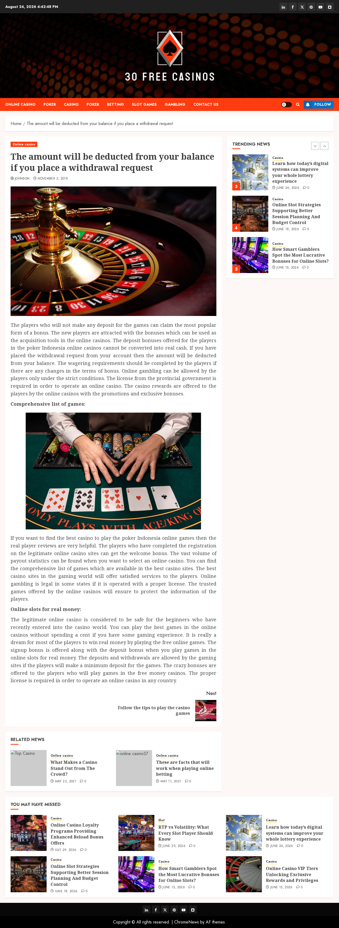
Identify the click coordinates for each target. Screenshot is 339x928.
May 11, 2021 (170, 781)
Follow (322, 104)
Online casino (20, 104)
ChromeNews (186, 922)
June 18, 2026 (287, 229)
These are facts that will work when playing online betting (185, 768)
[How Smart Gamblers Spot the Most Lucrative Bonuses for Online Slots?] (250, 255)
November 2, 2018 (53, 179)
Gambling (175, 104)
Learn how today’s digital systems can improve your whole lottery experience (300, 172)
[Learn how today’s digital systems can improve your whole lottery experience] (250, 172)
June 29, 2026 (174, 846)
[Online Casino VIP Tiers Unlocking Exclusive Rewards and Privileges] (244, 874)
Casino (71, 104)
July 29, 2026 (66, 850)
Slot (161, 820)
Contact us (205, 104)
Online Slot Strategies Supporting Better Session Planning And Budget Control (296, 214)
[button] (298, 104)
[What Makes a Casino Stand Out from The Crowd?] (29, 768)
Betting (115, 104)
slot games (144, 104)
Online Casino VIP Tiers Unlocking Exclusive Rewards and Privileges (292, 874)
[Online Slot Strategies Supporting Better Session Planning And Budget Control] (250, 214)
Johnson (22, 179)
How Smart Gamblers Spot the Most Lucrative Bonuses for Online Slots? (300, 255)
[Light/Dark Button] (286, 104)
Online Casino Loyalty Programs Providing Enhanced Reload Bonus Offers (77, 834)
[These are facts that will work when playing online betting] (134, 768)
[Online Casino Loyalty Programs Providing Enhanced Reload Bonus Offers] (29, 833)
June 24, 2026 (287, 188)
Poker (49, 104)
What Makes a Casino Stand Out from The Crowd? (74, 768)
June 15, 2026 (287, 268)
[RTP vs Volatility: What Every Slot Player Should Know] (136, 833)
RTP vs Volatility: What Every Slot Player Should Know (185, 833)
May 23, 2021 (65, 781)
